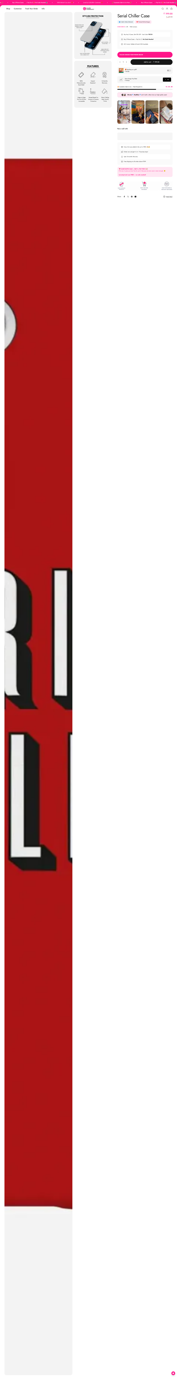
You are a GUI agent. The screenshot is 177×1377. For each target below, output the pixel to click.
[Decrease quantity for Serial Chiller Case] (119, 62)
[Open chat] (173, 1373)
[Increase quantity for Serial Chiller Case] (127, 62)
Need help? (169, 197)
